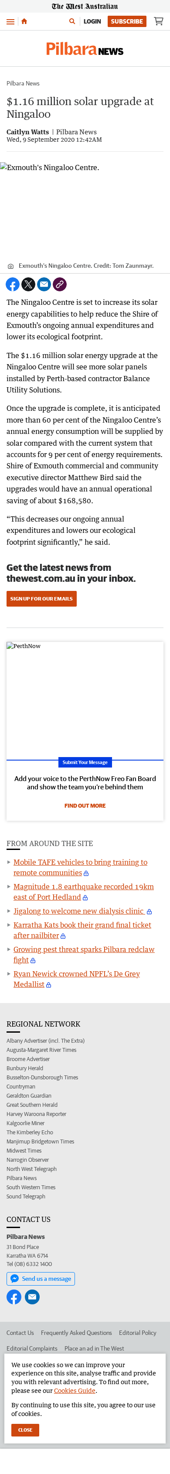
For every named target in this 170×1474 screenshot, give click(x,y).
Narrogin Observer (28, 1160)
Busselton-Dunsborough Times (42, 1077)
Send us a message (46, 1278)
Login (92, 21)
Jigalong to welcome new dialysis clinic (79, 911)
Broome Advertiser (28, 1059)
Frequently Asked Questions (76, 1332)
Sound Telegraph (26, 1196)
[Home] (24, 21)
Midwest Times (24, 1150)
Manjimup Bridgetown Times (40, 1141)
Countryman (21, 1086)
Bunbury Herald (25, 1068)
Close (25, 1430)
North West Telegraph (32, 1169)
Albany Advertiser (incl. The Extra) (46, 1040)
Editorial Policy (137, 1332)
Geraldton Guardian (29, 1095)
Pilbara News (23, 83)
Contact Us (20, 1332)
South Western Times (31, 1187)
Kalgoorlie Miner (25, 1123)
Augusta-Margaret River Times (41, 1050)
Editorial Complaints (32, 1348)
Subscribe (127, 21)
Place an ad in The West (94, 1348)
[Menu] (10, 21)
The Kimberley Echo (30, 1132)
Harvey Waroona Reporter (36, 1114)
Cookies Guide (74, 1390)
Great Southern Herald (32, 1105)
